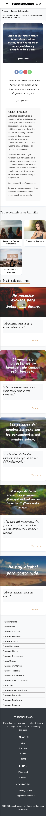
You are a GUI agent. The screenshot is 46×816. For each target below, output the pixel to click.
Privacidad (23, 772)
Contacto (23, 777)
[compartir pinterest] (25, 72)
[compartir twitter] (21, 72)
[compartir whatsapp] (30, 72)
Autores (23, 754)
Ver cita (35, 341)
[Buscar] (40, 4)
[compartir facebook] (16, 72)
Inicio (23, 743)
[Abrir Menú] (7, 4)
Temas (23, 759)
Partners (23, 748)
